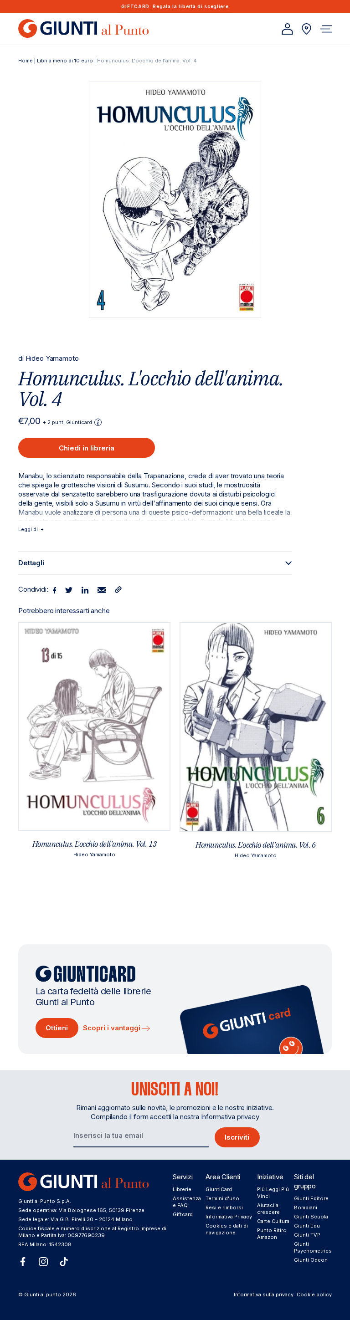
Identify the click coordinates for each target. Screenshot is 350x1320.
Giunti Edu (307, 1226)
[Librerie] (306, 29)
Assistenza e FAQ (187, 1201)
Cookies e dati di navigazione (227, 1229)
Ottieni (57, 1027)
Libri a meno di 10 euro (65, 60)
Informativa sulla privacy (263, 1294)
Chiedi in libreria (86, 448)
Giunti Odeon (311, 1260)
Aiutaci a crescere (268, 1208)
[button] (326, 29)
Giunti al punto (42, 1294)
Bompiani (305, 1207)
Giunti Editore (311, 1198)
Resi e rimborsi (224, 1207)
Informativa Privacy (229, 1216)
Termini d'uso (222, 1198)
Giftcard (183, 1214)
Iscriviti (237, 1137)
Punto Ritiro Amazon (272, 1233)
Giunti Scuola (311, 1216)
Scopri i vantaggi (112, 1027)
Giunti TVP (307, 1235)
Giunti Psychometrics (313, 1247)
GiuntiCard (219, 1189)
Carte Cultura (273, 1221)
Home (25, 60)
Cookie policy (314, 1294)
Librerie (182, 1189)
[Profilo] (287, 29)
